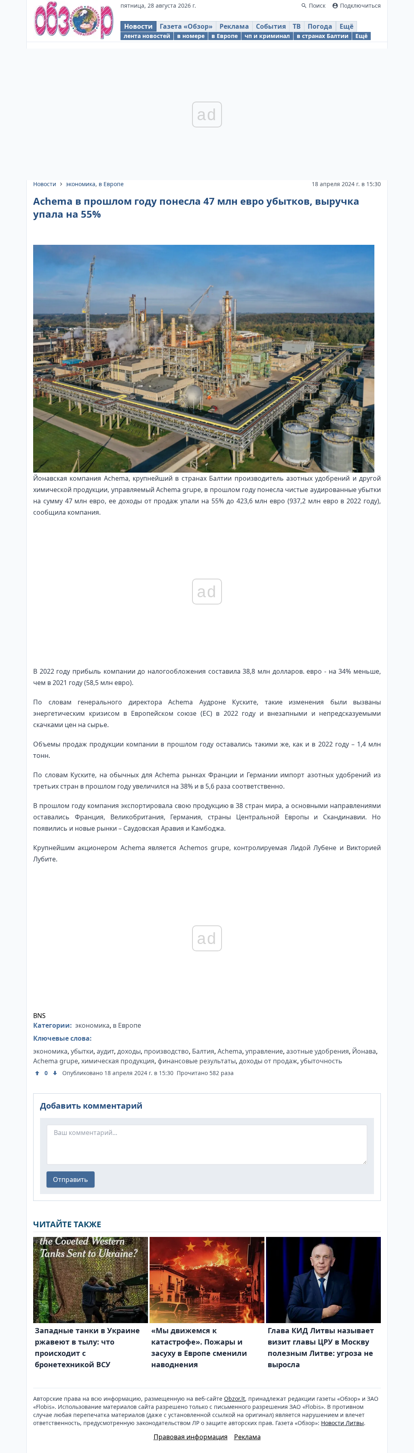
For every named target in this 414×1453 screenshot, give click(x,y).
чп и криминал (267, 36)
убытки (82, 1051)
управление (264, 1051)
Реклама (234, 26)
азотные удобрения (317, 1051)
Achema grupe (55, 1060)
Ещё (346, 26)
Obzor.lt (234, 1398)
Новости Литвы (342, 1423)
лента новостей (147, 36)
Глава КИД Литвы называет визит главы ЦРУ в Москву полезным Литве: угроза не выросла (321, 1347)
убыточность (321, 1060)
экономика (80, 184)
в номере (191, 36)
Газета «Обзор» (186, 26)
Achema (230, 1051)
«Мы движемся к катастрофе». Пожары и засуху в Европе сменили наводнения (199, 1347)
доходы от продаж (268, 1060)
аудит (105, 1051)
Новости (138, 26)
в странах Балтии (323, 36)
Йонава (364, 1051)
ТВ (297, 26)
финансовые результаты (197, 1060)
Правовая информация (191, 1436)
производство (166, 1051)
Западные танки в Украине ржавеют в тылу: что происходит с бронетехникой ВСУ (87, 1347)
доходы (129, 1051)
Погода (320, 26)
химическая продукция (117, 1060)
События (271, 26)
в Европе (224, 36)
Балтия (203, 1051)
